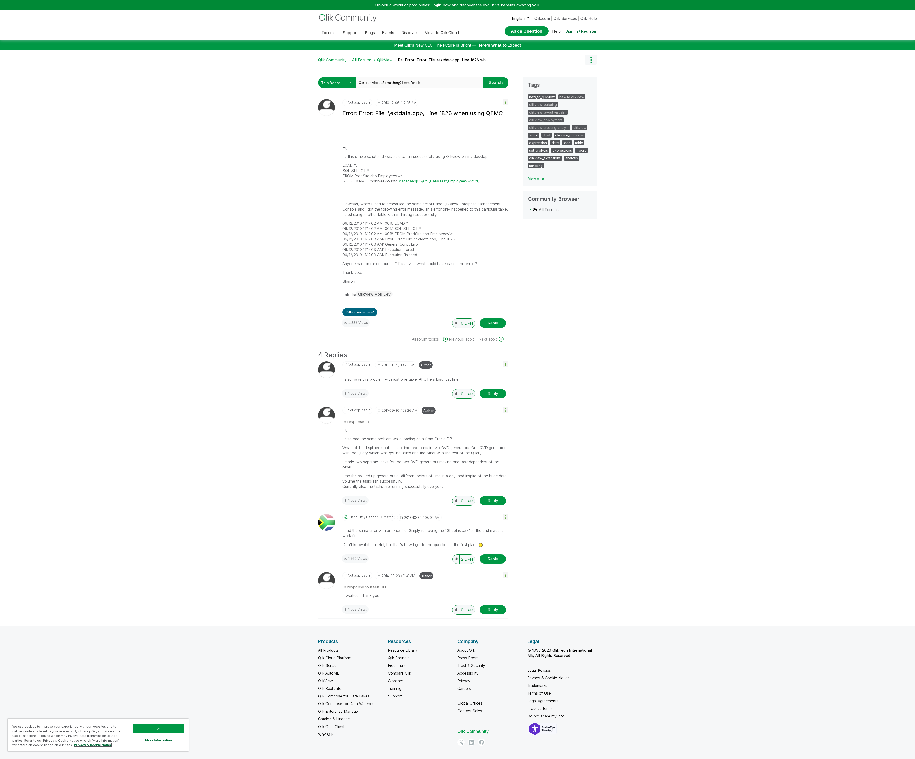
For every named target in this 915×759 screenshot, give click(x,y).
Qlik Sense (327, 665)
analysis (571, 158)
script (533, 135)
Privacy (464, 680)
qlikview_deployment (545, 120)
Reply (493, 323)
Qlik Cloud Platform (334, 657)
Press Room (468, 657)
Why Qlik (325, 734)
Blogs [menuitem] (370, 32)
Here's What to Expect (499, 45)
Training (394, 688)
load (567, 143)
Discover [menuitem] (409, 32)
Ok (158, 729)
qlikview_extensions (545, 158)
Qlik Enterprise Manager (338, 711)
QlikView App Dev (374, 294)
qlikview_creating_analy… (549, 127)
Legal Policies (539, 670)
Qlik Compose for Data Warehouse (348, 703)
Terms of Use (539, 693)
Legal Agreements (542, 700)
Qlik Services (565, 18)
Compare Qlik (399, 673)
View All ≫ (536, 179)
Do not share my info (546, 716)
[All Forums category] (530, 210)
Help (556, 31)
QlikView (384, 59)
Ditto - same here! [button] (360, 312)
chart (546, 135)
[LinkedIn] (471, 742)
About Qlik (466, 650)
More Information (158, 740)
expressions (562, 150)
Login (436, 5)
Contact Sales (470, 710)
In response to (355, 421)
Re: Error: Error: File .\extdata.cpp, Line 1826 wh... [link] (443, 59)
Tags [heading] (534, 85)
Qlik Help (588, 18)
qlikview (579, 127)
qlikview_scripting (543, 105)
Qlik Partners (399, 657)
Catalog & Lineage (334, 719)
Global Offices (470, 703)
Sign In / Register (581, 31)
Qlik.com (542, 18)
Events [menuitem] (388, 32)
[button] (505, 102)
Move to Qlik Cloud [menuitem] (441, 32)
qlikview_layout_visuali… (547, 112)
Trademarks (537, 685)
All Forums (362, 59)
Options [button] (591, 60)
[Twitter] (461, 742)
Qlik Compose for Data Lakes (343, 696)
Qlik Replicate (329, 688)
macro (581, 150)
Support (395, 696)
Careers (464, 688)
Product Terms (540, 708)
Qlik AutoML (328, 673)
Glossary (395, 680)
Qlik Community (332, 59)
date (555, 143)
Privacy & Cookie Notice (548, 678)
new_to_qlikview (542, 97)
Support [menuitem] (350, 32)
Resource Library (402, 650)
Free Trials (397, 665)
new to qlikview (571, 97)
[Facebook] (481, 742)
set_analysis (538, 150)
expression (538, 143)
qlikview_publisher (569, 135)
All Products (328, 650)
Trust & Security (471, 665)
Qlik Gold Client (331, 726)
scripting (536, 166)
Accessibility (468, 673)
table (579, 143)
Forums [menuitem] (329, 32)
